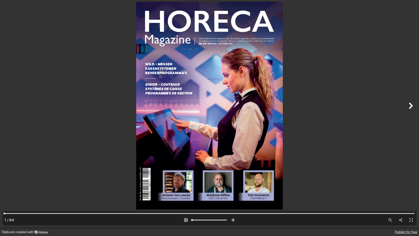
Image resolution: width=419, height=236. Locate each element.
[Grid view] (186, 220)
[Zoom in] (233, 220)
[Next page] (410, 114)
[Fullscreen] (411, 220)
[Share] (400, 220)
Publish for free (406, 232)
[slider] (209, 220)
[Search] (390, 220)
